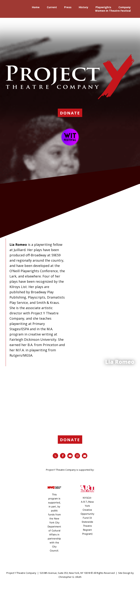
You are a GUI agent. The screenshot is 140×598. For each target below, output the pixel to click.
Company (124, 7)
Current (52, 7)
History (83, 7)
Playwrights (103, 7)
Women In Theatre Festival (113, 10)
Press (67, 7)
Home (36, 7)
